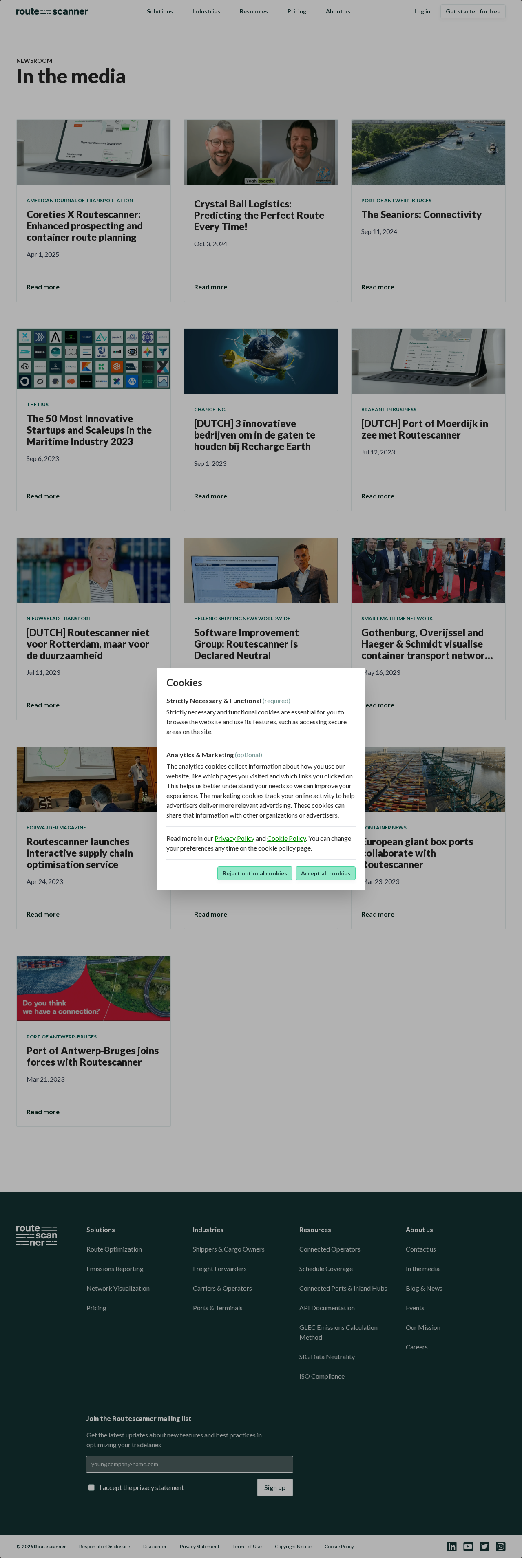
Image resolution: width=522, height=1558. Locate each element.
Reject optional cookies (255, 873)
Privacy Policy (234, 838)
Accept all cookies (325, 873)
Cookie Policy (286, 838)
